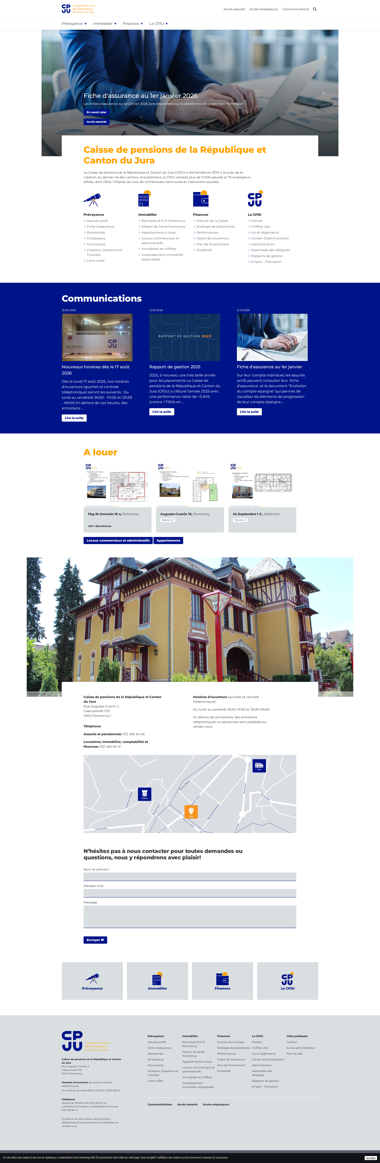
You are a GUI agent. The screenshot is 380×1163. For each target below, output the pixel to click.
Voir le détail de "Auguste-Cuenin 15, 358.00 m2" (190, 497)
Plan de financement (212, 244)
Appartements (168, 540)
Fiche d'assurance (100, 226)
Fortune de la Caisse (212, 221)
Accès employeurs (263, 9)
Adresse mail (94, 886)
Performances (207, 232)
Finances (131, 23)
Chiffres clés (260, 226)
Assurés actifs (97, 221)
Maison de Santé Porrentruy (163, 226)
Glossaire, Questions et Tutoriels (163, 1073)
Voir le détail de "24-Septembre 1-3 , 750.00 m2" (262, 497)
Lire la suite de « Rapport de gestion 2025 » (190, 361)
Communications (295, 9)
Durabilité (204, 250)
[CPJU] (258, 198)
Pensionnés (96, 232)
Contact (292, 1042)
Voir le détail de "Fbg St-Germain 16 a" (118, 497)
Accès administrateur (301, 1048)
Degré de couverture (212, 238)
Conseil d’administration (270, 238)
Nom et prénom (97, 869)
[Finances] (203, 198)
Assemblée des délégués (270, 250)
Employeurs (96, 238)
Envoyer (94, 940)
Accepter (371, 1158)
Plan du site (295, 1053)
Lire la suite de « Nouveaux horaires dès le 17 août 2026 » (102, 365)
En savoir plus (96, 112)
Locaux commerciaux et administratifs (118, 540)
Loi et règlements (265, 232)
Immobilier (103, 23)
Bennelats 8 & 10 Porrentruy (163, 221)
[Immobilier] (148, 198)
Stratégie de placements (215, 226)
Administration (262, 244)
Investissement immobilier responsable (198, 1085)
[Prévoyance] (94, 198)
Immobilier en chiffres (159, 249)
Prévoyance (72, 23)
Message (91, 902)
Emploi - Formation (266, 262)
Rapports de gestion (267, 256)
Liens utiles (95, 260)
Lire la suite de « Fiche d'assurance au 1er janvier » (277, 361)
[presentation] (56, 93)
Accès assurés (234, 9)
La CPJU (156, 23)
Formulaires (96, 244)
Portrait (257, 221)
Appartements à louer (159, 232)
